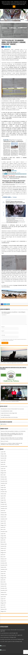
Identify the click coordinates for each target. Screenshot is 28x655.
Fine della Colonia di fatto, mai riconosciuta (9, 417)
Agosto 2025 (3, 460)
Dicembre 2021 (4, 504)
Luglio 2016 (3, 573)
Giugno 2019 (3, 523)
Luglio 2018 (3, 533)
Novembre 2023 (4, 481)
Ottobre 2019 (3, 516)
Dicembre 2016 (4, 563)
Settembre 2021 (4, 508)
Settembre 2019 (4, 518)
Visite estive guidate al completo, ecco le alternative (15, 431)
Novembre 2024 (4, 466)
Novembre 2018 (4, 531)
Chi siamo (6, 441)
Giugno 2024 (3, 470)
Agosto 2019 (3, 521)
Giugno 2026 (3, 453)
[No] (26, 4)
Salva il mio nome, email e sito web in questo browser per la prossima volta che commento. (13, 340)
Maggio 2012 (3, 611)
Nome (3, 326)
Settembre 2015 (4, 594)
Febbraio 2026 (3, 455)
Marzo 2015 (3, 607)
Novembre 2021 (4, 506)
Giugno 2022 (3, 500)
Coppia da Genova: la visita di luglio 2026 (9, 413)
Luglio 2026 (3, 451)
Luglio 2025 (3, 462)
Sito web (3, 335)
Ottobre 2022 (3, 493)
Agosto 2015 (3, 596)
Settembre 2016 (4, 569)
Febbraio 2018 (3, 544)
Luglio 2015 (3, 598)
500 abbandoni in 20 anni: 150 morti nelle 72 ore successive (12, 408)
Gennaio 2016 (3, 586)
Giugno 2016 (3, 575)
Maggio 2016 (3, 577)
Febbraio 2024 (3, 476)
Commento (4, 314)
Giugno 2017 (3, 550)
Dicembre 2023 (4, 479)
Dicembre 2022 (4, 491)
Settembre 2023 (4, 483)
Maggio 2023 (3, 489)
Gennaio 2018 (3, 546)
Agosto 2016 (3, 571)
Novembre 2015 (4, 590)
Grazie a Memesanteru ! (5, 415)
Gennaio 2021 (3, 512)
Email (2, 330)
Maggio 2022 (3, 502)
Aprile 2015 (3, 605)
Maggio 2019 (3, 525)
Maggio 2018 (3, 537)
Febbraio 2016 (3, 584)
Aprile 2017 (3, 554)
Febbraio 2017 (3, 558)
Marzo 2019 (3, 529)
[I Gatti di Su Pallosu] (14, 10)
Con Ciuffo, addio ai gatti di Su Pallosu (7, 641)
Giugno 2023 (3, 487)
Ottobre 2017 (3, 548)
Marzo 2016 (3, 581)
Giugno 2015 (3, 600)
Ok (14, 6)
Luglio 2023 (3, 485)
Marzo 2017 (3, 556)
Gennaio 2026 (3, 458)
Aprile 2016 (3, 579)
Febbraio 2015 (3, 609)
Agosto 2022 (3, 495)
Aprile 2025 (3, 464)
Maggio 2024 (3, 472)
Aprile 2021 (3, 510)
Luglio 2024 (3, 468)
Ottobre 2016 (3, 567)
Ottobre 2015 (3, 592)
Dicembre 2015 (4, 588)
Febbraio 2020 (3, 514)
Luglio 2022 (3, 497)
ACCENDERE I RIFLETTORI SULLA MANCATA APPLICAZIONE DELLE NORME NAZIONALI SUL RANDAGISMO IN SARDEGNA (12, 434)
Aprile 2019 (3, 527)
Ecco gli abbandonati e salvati (6, 411)
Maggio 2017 (3, 552)
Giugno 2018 (3, 535)
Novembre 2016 (4, 565)
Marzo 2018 (3, 542)
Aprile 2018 (3, 539)
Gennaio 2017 (3, 560)
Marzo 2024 (3, 474)
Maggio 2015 (3, 602)
